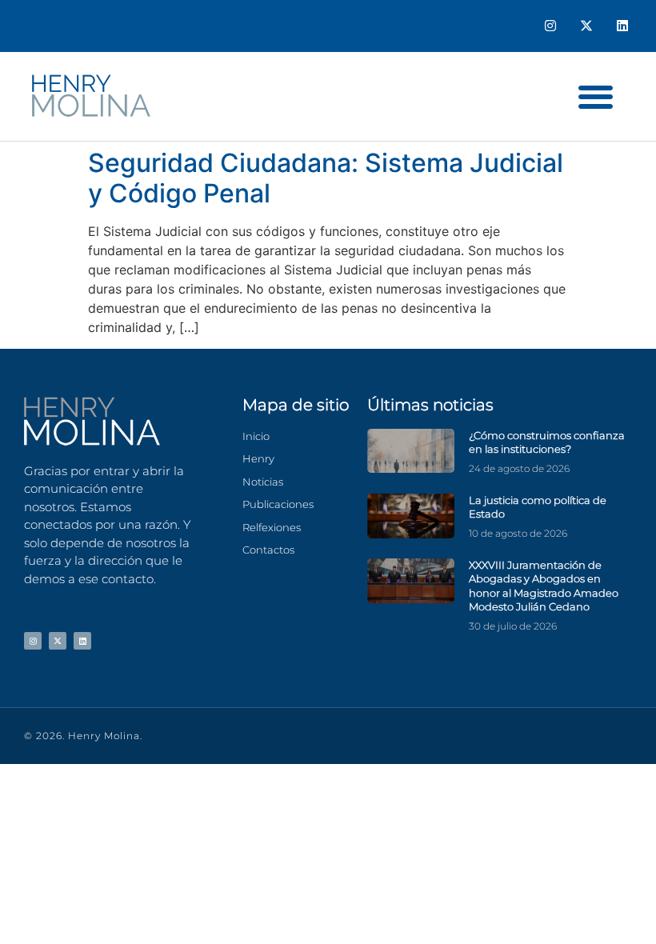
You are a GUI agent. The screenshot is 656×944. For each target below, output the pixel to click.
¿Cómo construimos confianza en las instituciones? (547, 442)
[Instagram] (551, 26)
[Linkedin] (622, 26)
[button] (596, 96)
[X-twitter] (586, 26)
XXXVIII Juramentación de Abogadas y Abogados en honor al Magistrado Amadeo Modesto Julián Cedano (543, 585)
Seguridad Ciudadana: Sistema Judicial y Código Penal (325, 178)
